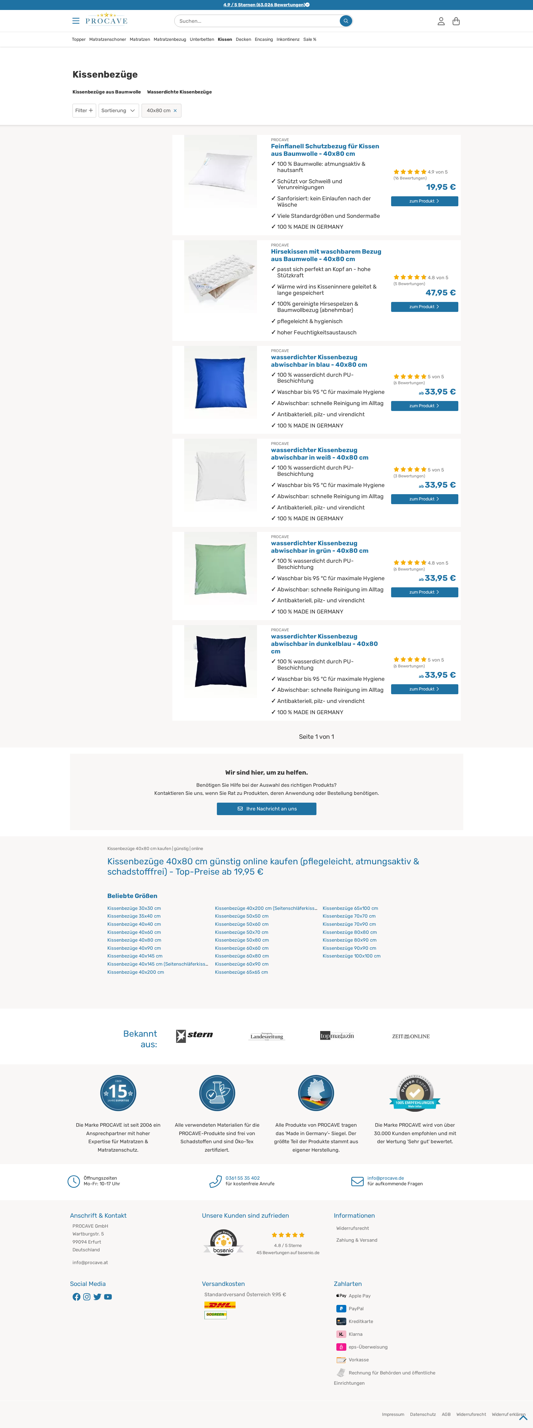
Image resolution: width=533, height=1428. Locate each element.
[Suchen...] (346, 20)
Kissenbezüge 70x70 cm (349, 916)
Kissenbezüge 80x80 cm (350, 932)
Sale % (309, 39)
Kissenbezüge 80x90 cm (349, 940)
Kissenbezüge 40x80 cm (134, 940)
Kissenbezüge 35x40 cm (134, 916)
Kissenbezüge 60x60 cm (242, 948)
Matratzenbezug (170, 39)
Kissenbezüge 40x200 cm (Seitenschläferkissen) (268, 908)
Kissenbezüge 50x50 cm (242, 916)
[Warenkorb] (456, 21)
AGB (446, 1414)
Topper (79, 39)
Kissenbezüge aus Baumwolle (106, 92)
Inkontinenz (288, 39)
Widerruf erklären (509, 1414)
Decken (243, 39)
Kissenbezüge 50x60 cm (242, 924)
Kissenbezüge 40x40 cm (134, 924)
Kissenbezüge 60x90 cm (242, 964)
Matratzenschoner (107, 39)
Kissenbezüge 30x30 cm (134, 908)
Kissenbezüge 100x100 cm (352, 956)
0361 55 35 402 (243, 1178)
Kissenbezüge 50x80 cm (242, 940)
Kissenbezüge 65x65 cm (241, 972)
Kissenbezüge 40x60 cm (134, 932)
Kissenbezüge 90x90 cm (349, 948)
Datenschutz (423, 1414)
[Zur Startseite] (106, 19)
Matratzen (140, 39)
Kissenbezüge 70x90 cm (349, 924)
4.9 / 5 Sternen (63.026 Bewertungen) (264, 4)
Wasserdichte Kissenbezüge (179, 92)
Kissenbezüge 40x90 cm (134, 948)
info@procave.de (385, 1178)
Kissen (225, 39)
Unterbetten (202, 39)
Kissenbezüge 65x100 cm (350, 908)
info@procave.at (90, 1262)
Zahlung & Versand (356, 1240)
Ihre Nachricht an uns (271, 809)
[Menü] (76, 21)
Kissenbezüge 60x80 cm (242, 956)
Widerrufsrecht (352, 1228)
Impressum (393, 1414)
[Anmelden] (441, 21)
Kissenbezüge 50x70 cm (241, 932)
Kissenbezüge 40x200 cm (135, 972)
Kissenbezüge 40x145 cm (134, 956)
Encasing (264, 39)
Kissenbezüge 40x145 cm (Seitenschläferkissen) (159, 964)
